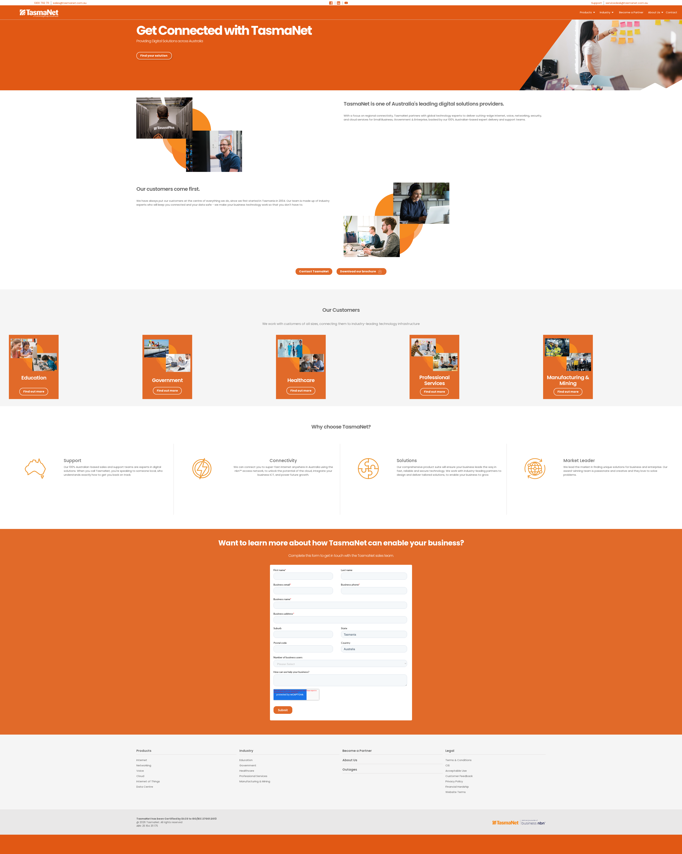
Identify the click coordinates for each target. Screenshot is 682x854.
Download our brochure (358, 271)
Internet (141, 760)
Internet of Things (148, 781)
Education (246, 760)
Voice (140, 771)
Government (247, 765)
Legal (449, 751)
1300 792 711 (41, 3)
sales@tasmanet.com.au (69, 3)
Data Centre (144, 787)
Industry (605, 12)
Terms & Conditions (458, 760)
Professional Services (253, 776)
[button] (654, 12)
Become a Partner (631, 12)
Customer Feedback (459, 776)
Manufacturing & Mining (254, 781)
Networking (143, 765)
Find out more (33, 391)
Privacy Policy (454, 781)
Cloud (140, 776)
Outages (349, 770)
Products (586, 12)
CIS (447, 765)
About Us (349, 760)
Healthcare (246, 771)
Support (596, 3)
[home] (35, 12)
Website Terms (455, 792)
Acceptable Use (456, 771)
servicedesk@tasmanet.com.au (627, 3)
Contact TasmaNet (314, 271)
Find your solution (153, 56)
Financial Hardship (457, 787)
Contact (671, 12)
